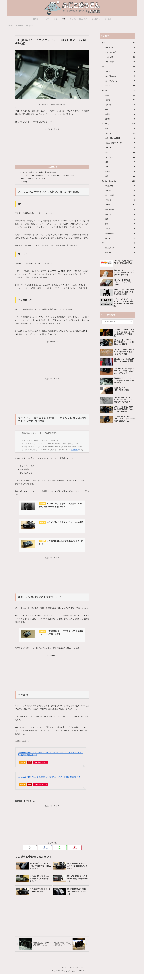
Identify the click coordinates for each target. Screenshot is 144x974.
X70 (27, 801)
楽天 (29, 762)
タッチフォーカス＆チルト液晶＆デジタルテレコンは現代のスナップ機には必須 (47, 175)
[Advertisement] (52, 145)
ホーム (63, 967)
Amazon (22, 762)
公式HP (74, 450)
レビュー (33, 801)
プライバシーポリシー (75, 967)
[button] (131, 321)
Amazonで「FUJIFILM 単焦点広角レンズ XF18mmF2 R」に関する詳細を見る (49, 777)
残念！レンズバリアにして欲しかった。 (34, 178)
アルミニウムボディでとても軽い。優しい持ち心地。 (39, 172)
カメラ (20, 801)
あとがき (24, 181)
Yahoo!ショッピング (40, 762)
